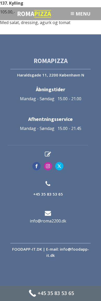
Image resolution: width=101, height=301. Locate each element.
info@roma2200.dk (48, 221)
